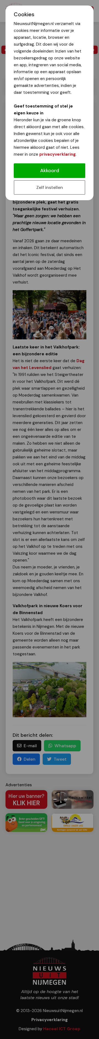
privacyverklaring (57, 154)
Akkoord (49, 170)
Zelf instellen (49, 187)
